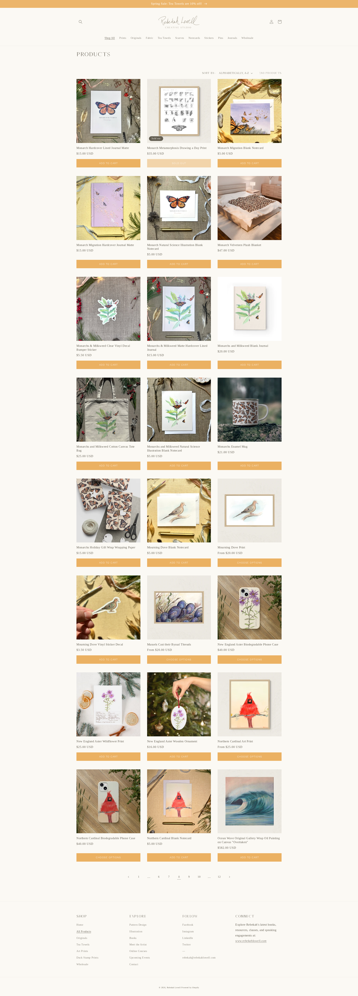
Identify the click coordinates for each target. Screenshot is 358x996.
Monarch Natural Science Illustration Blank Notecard (175, 246)
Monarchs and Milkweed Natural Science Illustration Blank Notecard (173, 448)
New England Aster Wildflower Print (100, 741)
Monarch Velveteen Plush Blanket (239, 245)
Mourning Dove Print (231, 547)
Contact (133, 964)
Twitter (186, 944)
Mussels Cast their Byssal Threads (169, 644)
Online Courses (138, 951)
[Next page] (229, 877)
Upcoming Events (139, 957)
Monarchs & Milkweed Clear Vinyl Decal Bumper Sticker (103, 347)
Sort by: (208, 72)
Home (79, 924)
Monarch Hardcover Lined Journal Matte (102, 148)
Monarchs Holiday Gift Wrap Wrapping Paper (105, 547)
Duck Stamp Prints (87, 957)
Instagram (188, 931)
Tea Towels (83, 944)
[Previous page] (129, 877)
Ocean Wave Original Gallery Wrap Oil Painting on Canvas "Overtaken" (249, 840)
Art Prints (82, 951)
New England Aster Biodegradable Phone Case (248, 644)
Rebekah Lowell (174, 987)
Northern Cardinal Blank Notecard (169, 838)
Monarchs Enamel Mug (232, 446)
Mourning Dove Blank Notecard (168, 547)
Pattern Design (137, 924)
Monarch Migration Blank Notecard (240, 148)
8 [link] (179, 876)
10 (199, 876)
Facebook (187, 924)
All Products (83, 931)
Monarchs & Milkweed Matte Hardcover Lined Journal (177, 347)
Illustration (135, 931)
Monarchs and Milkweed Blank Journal (243, 345)
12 (219, 876)
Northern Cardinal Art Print (235, 741)
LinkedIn (187, 938)
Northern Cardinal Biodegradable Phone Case (105, 838)
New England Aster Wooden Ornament (172, 741)
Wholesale (82, 964)
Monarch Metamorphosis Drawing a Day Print (177, 148)
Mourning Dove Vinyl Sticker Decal (99, 644)
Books (132, 938)
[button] (80, 22)
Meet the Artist (138, 944)
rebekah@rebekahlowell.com (199, 957)
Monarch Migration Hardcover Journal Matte (105, 245)
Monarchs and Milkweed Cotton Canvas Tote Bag (105, 448)
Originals (81, 938)
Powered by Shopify (190, 987)
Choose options (249, 562)
